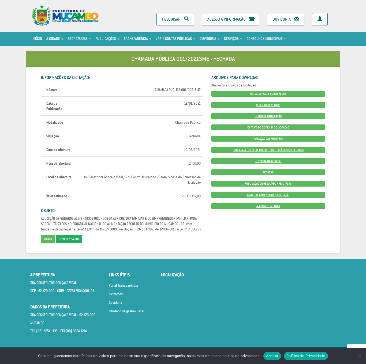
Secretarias (78, 38)
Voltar (48, 239)
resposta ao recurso (268, 161)
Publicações (106, 38)
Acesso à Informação (227, 19)
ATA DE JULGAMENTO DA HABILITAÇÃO (268, 195)
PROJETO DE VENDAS (268, 105)
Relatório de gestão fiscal (126, 311)
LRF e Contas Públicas (174, 38)
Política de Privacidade (305, 356)
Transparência (136, 38)
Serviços (232, 38)
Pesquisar (171, 19)
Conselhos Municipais (265, 38)
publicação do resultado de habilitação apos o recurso (268, 150)
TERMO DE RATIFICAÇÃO (268, 116)
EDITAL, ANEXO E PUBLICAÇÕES (268, 94)
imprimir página (69, 239)
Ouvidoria (282, 19)
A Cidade (53, 38)
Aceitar (272, 356)
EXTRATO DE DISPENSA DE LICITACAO (268, 127)
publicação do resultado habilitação (268, 183)
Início (37, 38)
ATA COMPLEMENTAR (268, 206)
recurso (268, 172)
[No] (359, 356)
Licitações (116, 294)
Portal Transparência (123, 285)
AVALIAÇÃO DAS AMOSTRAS (268, 139)
